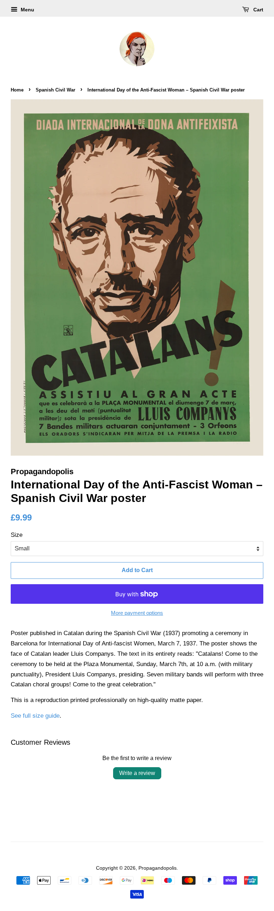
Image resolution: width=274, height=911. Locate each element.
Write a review (137, 773)
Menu (26, 9)
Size (16, 535)
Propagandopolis (157, 868)
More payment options (137, 613)
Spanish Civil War (55, 90)
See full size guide (35, 715)
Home (17, 90)
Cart (257, 9)
